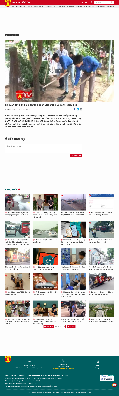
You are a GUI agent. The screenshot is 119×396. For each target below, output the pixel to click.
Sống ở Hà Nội (100, 6)
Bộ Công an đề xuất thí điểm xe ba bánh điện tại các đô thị (101, 293)
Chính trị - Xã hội (32, 6)
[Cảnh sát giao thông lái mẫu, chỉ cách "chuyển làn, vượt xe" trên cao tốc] (101, 309)
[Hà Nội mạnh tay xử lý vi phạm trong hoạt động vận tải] (101, 229)
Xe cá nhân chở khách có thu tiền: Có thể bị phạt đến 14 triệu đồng (73, 320)
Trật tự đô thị (20, 6)
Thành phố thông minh (66, 6)
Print (81, 109)
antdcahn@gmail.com (98, 368)
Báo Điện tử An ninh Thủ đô (8, 3)
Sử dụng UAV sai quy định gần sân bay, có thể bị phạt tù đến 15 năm (73, 214)
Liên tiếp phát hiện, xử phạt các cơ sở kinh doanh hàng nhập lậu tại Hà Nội (17, 321)
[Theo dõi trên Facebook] (83, 2)
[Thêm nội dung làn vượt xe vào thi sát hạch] (45, 229)
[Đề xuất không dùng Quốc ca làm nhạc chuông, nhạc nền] (101, 202)
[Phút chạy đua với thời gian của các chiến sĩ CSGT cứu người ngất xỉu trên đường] (73, 281)
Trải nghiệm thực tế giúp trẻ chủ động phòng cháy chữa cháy (16, 214)
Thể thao (91, 6)
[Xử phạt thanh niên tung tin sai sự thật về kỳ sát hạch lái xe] (73, 256)
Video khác (11, 189)
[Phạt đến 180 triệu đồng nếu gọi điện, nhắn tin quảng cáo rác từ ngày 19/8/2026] (73, 229)
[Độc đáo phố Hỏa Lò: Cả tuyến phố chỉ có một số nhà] (17, 256)
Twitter (78, 109)
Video (56, 6)
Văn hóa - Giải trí (81, 6)
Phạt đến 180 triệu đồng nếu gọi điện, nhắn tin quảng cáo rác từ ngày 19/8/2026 (73, 242)
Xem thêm (71, 326)
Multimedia (12, 34)
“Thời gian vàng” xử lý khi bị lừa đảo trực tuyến (45, 293)
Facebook (74, 109)
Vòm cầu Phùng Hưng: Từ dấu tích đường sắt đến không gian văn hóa (101, 268)
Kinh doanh (110, 6)
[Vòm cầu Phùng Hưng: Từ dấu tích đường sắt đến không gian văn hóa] (101, 256)
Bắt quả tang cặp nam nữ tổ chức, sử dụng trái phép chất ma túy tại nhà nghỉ (44, 321)
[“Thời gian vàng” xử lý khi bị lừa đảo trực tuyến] (45, 281)
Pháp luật (49, 6)
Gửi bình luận (76, 155)
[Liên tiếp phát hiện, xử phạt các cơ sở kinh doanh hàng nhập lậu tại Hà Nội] (17, 309)
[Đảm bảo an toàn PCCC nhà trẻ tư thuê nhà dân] (17, 281)
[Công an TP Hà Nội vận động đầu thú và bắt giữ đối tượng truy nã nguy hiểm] (45, 202)
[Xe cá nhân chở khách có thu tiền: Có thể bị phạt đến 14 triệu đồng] (73, 309)
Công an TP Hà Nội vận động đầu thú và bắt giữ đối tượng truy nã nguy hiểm (45, 215)
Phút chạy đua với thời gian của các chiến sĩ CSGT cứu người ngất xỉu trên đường (73, 294)
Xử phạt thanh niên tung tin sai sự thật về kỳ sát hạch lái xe (73, 268)
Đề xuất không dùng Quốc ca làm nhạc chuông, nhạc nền (100, 214)
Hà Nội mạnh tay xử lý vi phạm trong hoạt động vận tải (100, 241)
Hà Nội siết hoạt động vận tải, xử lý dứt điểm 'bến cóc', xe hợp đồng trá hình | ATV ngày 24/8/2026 (17, 242)
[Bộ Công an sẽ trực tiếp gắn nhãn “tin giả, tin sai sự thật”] (45, 256)
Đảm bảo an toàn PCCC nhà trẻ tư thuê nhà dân (17, 293)
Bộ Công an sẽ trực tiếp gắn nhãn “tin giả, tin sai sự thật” (44, 268)
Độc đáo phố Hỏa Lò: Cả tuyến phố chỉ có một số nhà (17, 268)
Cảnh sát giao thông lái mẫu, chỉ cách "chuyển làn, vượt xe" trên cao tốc (101, 321)
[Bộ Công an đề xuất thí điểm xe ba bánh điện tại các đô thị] (101, 281)
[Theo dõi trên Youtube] (86, 2)
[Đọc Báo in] (92, 2)
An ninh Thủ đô (21, 2)
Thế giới (41, 6)
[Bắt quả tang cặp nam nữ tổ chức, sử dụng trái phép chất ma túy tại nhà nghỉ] (45, 309)
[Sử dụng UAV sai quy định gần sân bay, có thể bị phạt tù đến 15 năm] (73, 202)
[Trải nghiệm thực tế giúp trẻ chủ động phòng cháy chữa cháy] (17, 202)
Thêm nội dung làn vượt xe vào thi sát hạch (45, 241)
